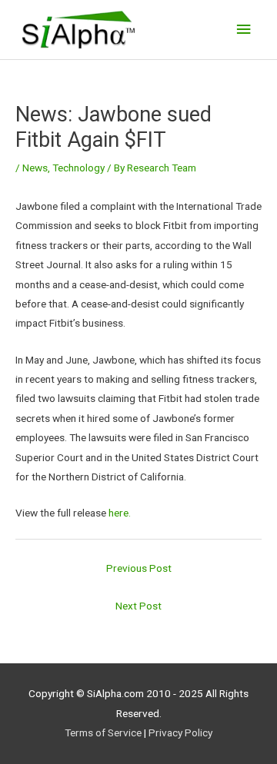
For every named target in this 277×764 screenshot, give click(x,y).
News (35, 167)
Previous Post (139, 568)
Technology (78, 167)
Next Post (138, 606)
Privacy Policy (180, 732)
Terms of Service (103, 732)
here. (119, 513)
